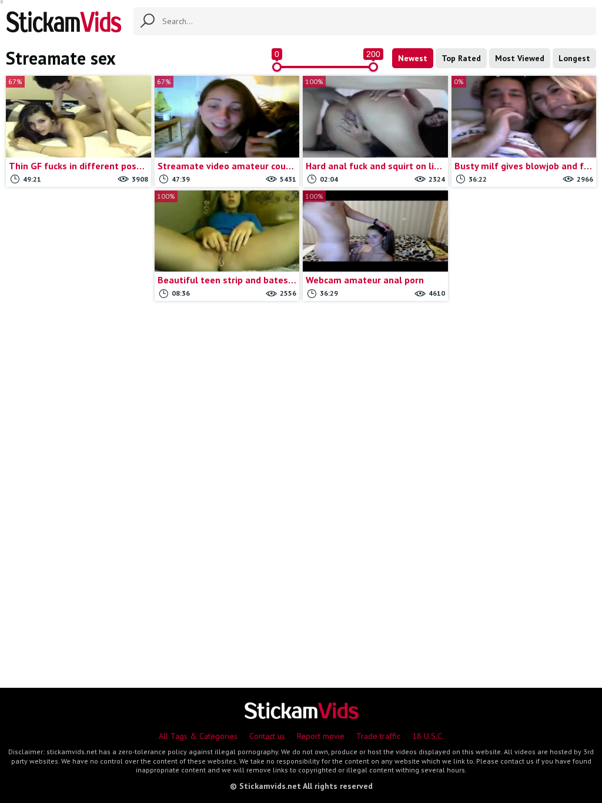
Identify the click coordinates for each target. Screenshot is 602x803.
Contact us (267, 736)
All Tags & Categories (198, 736)
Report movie (321, 736)
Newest (412, 58)
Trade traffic (378, 736)
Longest (574, 58)
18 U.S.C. (428, 736)
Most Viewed (519, 58)
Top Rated (461, 58)
